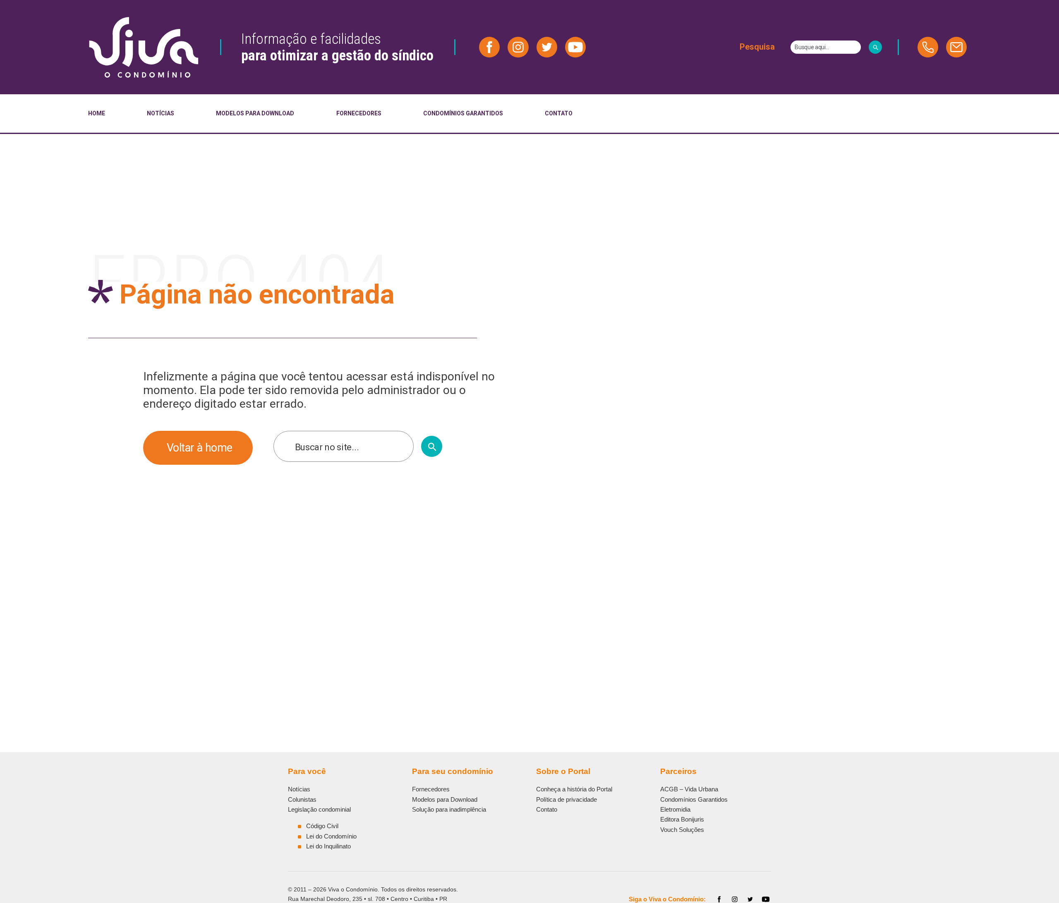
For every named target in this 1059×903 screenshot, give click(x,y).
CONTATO (559, 113)
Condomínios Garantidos (694, 799)
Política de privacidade (566, 799)
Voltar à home (199, 447)
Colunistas (302, 799)
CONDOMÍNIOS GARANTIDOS (463, 113)
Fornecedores (431, 789)
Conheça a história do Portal (574, 789)
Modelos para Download (444, 799)
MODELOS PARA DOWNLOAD (255, 113)
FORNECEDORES (358, 113)
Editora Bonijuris (682, 819)
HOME (96, 113)
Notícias (299, 789)
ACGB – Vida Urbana (689, 789)
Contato (546, 809)
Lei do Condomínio (331, 836)
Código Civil (322, 825)
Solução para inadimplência (449, 809)
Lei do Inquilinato (328, 846)
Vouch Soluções (682, 829)
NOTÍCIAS (160, 113)
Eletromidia (675, 809)
